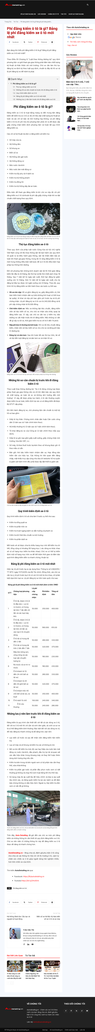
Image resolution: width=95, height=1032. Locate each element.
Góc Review (42, 14)
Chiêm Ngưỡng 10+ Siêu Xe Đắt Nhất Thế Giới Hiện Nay (32, 976)
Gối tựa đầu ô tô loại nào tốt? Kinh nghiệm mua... (84, 128)
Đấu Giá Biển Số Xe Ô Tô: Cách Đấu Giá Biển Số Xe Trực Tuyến (51, 976)
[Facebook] (25, 944)
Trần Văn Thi (28, 930)
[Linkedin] (29, 944)
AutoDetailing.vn (15, 853)
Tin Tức (63, 14)
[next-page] (12, 982)
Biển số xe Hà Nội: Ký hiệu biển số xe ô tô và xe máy (48, 917)
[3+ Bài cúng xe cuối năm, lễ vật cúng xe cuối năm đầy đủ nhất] (15, 966)
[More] (52, 42)
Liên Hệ (82, 1030)
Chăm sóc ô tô (53, 14)
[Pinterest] (71, 1011)
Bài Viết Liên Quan (15, 955)
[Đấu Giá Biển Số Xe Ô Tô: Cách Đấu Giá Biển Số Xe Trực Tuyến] (52, 966)
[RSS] (76, 1011)
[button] (87, 5)
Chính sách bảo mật (71, 1030)
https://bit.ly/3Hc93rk (30, 881)
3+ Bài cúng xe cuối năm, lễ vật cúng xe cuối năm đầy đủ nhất (14, 976)
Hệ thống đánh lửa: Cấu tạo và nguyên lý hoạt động (18, 917)
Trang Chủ (8, 22)
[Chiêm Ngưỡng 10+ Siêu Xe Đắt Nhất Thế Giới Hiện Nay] (33, 966)
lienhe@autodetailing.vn (42, 1022)
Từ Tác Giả (30, 955)
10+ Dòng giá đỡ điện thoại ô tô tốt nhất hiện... (84, 118)
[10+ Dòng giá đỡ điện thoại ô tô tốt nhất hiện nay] (71, 118)
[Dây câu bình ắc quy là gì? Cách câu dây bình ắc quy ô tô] (71, 99)
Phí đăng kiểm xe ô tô (20, 888)
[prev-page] (8, 982)
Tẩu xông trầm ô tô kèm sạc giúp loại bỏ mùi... (84, 109)
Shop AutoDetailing (76, 14)
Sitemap (45, 1030)
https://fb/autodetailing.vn (33, 876)
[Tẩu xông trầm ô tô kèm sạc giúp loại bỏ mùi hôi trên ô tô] (71, 109)
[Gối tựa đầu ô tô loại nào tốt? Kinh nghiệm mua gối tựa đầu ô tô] (71, 128)
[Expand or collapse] (57, 79)
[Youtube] (33, 944)
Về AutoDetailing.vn (28, 14)
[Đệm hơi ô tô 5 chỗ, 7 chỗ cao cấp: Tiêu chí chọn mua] (79, 69)
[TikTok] (82, 1011)
